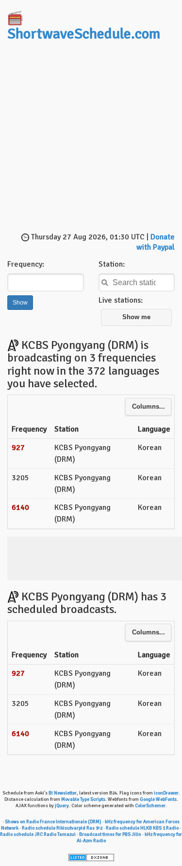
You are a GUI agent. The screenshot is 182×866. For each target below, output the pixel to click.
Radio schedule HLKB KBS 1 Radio (142, 828)
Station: (112, 264)
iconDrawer (166, 793)
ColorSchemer (150, 806)
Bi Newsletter (63, 793)
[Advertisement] (91, 138)
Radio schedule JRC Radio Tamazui (38, 834)
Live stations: (121, 300)
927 (18, 447)
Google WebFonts (158, 799)
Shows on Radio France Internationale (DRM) (53, 822)
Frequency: (25, 264)
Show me (136, 317)
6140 (20, 507)
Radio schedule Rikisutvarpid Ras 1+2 (62, 828)
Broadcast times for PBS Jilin (110, 834)
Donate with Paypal (155, 242)
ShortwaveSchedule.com (83, 34)
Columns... (148, 406)
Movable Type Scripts (83, 799)
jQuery (62, 806)
